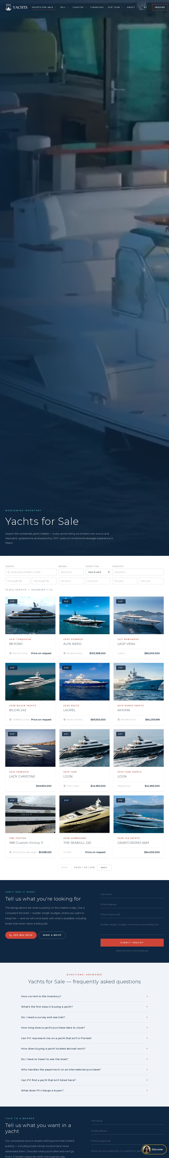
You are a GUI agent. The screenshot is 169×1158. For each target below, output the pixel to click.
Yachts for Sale (42, 7)
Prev (64, 867)
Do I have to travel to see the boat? (84, 1059)
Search (9, 566)
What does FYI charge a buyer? (84, 1090)
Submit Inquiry (132, 942)
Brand (63, 566)
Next (104, 867)
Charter (78, 7)
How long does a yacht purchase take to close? (84, 1027)
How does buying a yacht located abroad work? (84, 1048)
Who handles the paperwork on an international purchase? (84, 1069)
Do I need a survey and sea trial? (84, 1017)
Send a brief (52, 935)
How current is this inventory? (84, 996)
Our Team (114, 7)
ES (145, 7)
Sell (63, 7)
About (131, 7)
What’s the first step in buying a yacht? (84, 1006)
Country (118, 566)
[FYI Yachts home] (16, 7)
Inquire (160, 7)
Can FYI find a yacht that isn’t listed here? (84, 1080)
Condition (92, 566)
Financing (97, 7)
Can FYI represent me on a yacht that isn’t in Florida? (84, 1038)
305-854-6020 (23, 935)
